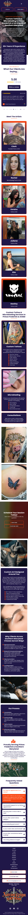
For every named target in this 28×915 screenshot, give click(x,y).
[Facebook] (14, 908)
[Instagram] (18, 908)
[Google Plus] (10, 908)
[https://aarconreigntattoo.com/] (7, 3)
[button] (21, 4)
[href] (14, 769)
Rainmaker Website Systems (17, 912)
